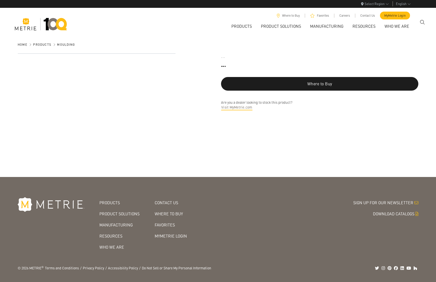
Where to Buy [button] (319, 83)
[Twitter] (377, 268)
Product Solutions (119, 213)
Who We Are (111, 247)
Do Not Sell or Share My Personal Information (176, 268)
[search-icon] (422, 22)
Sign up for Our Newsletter (383, 202)
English (401, 4)
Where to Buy (291, 15)
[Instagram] (383, 268)
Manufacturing (116, 224)
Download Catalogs (393, 213)
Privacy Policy (93, 268)
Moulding (66, 44)
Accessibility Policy (123, 268)
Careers (344, 15)
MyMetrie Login (395, 15)
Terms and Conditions (62, 268)
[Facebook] (396, 268)
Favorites (323, 15)
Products (42, 44)
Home (22, 44)
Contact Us (367, 15)
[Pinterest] (390, 268)
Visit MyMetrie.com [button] (236, 107)
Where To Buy (169, 213)
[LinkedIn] (402, 268)
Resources (110, 236)
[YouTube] (408, 268)
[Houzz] (415, 268)
